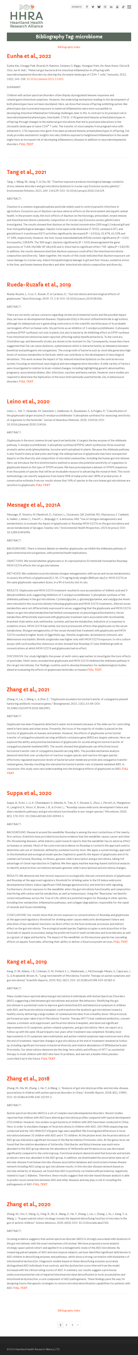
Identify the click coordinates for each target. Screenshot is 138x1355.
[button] (129, 7)
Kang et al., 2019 (27, 962)
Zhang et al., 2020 (29, 1204)
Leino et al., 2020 (28, 401)
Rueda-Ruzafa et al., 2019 (39, 285)
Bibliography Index (69, 47)
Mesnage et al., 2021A (34, 505)
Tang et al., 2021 (26, 172)
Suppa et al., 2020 (29, 793)
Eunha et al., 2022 (29, 56)
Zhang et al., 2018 (28, 1079)
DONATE (77, 6)
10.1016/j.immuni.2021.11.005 (44, 79)
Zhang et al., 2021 (28, 689)
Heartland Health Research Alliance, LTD (37, 1349)
